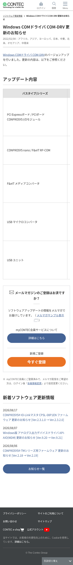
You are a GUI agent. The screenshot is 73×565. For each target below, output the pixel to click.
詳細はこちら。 (23, 541)
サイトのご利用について (50, 513)
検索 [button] (56, 5)
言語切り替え (51, 561)
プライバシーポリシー (14, 513)
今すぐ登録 (36, 361)
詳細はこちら (36, 338)
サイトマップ (45, 521)
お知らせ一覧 (36, 469)
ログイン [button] (42, 5)
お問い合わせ (10, 521)
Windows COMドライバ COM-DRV (24, 55)
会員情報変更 (34, 383)
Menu (65, 8)
